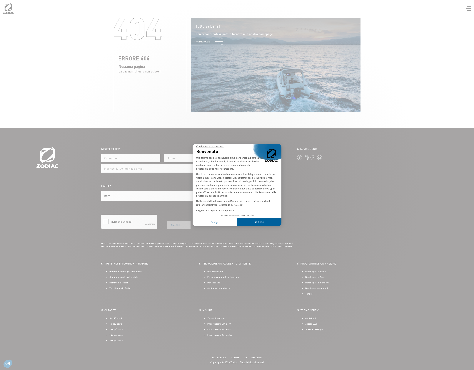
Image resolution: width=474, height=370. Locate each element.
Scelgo (214, 222)
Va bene (259, 222)
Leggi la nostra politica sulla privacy (215, 210)
